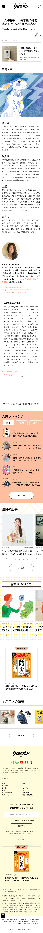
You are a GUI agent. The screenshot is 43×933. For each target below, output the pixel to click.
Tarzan (12, 921)
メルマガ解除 (21, 840)
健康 (3, 783)
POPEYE (15, 919)
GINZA (32, 919)
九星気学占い (26, 792)
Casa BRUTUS (24, 919)
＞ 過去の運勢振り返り (10, 372)
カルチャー (26, 788)
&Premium (6, 921)
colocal (18, 921)
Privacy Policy (34, 923)
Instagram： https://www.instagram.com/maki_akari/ (18, 290)
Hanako (37, 919)
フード (4, 788)
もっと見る (21, 495)
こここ (6, 923)
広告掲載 (26, 923)
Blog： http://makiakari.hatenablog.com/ (14, 292)
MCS (9, 923)
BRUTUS (9, 919)
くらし (24, 785)
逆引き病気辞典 (27, 795)
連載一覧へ (21, 735)
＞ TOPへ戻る (7, 375)
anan (3, 919)
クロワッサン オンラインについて (12, 889)
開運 (3, 790)
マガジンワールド (17, 923)
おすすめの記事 (7, 792)
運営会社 (25, 889)
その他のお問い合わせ (11, 891)
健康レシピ (5, 795)
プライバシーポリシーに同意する (23, 820)
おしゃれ (5, 785)
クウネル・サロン (35, 921)
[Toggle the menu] (3, 6)
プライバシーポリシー (26, 831)
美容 (23, 783)
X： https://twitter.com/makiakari (12, 287)
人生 (23, 790)
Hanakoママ (24, 921)
